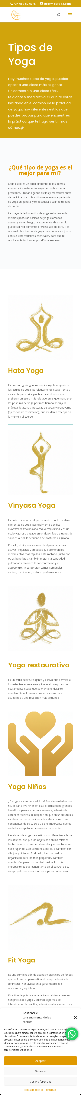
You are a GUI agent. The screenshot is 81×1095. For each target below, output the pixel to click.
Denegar (40, 1071)
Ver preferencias (40, 1081)
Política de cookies (33, 1089)
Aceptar (40, 1061)
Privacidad (50, 1089)
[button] (75, 1017)
